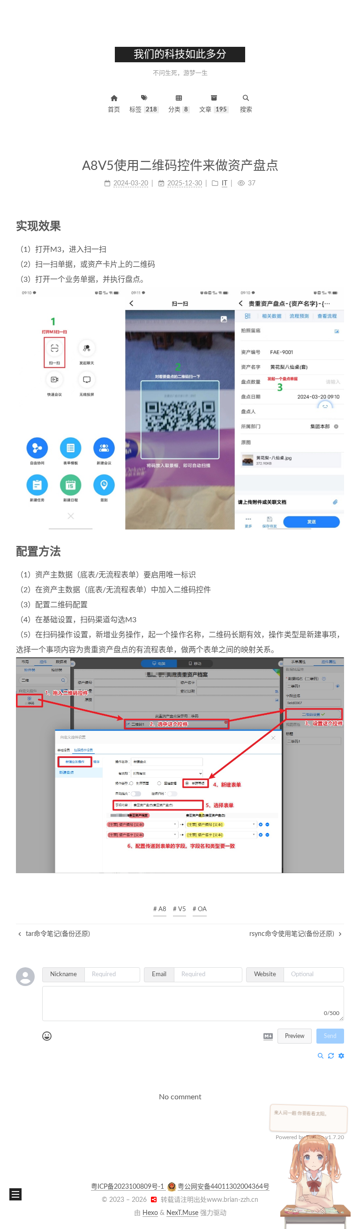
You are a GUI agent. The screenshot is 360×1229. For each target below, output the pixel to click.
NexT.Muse (182, 1213)
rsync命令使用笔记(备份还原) (292, 934)
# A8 (159, 909)
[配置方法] (338, 551)
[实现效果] (338, 226)
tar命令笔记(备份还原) (57, 934)
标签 (143, 110)
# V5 (179, 909)
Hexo (150, 1213)
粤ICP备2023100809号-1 (128, 1187)
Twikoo (315, 1137)
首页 (114, 110)
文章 (213, 110)
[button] (15, 1194)
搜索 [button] (246, 110)
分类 (178, 110)
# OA (200, 909)
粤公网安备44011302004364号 (224, 1187)
